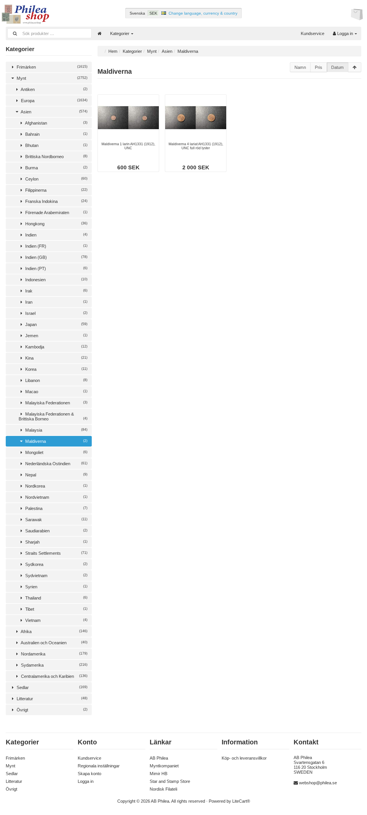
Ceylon (55, 178)
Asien (53, 111)
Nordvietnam (55, 497)
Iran (55, 302)
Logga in (345, 33)
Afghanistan (55, 123)
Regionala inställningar (99, 765)
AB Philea (159, 758)
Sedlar (51, 687)
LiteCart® (241, 801)
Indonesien (55, 279)
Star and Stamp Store (170, 781)
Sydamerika (53, 665)
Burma (55, 167)
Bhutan (55, 145)
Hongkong (55, 223)
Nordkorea (55, 486)
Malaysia (55, 430)
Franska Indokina (55, 201)
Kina (55, 358)
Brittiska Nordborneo (55, 156)
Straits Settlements (55, 553)
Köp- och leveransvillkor (244, 758)
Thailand (55, 597)
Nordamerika (53, 653)
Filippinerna (55, 190)
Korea (55, 369)
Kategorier (120, 33)
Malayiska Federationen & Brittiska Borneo (53, 416)
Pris (318, 67)
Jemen (55, 335)
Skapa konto (89, 773)
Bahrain (55, 134)
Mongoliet (55, 452)
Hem (113, 51)
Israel (55, 313)
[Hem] (99, 33)
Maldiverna (55, 441)
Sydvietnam (55, 575)
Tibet (55, 609)
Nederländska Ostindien (55, 463)
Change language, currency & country (203, 13)
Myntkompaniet (164, 765)
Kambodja (55, 346)
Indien (55, 234)
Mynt (51, 78)
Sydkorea (55, 564)
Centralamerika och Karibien (53, 676)
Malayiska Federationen (55, 402)
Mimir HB (158, 773)
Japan (55, 324)
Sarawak (55, 519)
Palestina (55, 508)
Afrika (53, 631)
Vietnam (55, 620)
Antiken (53, 89)
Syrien (55, 586)
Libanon (55, 380)
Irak (55, 290)
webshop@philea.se (318, 782)
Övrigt (51, 709)
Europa (53, 100)
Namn (300, 67)
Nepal (55, 474)
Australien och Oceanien (53, 642)
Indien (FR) (55, 246)
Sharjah (55, 542)
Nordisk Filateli (163, 789)
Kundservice (312, 33)
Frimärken (51, 67)
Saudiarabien (55, 530)
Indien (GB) (55, 257)
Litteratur (51, 698)
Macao (55, 391)
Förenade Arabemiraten (55, 212)
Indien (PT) (55, 268)
